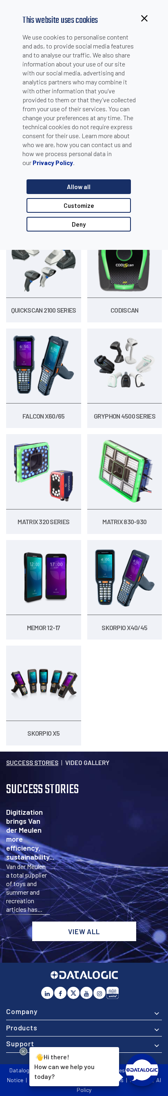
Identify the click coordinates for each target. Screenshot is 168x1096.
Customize (79, 205)
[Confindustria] (112, 993)
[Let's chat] (142, 1070)
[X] (73, 993)
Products (22, 1027)
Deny (79, 224)
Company (22, 1011)
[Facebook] (60, 993)
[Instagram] (99, 993)
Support (20, 1043)
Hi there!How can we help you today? (64, 1066)
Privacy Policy (53, 162)
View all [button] (84, 931)
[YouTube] (86, 993)
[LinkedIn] (47, 993)
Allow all (79, 186)
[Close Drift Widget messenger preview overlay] (23, 1051)
